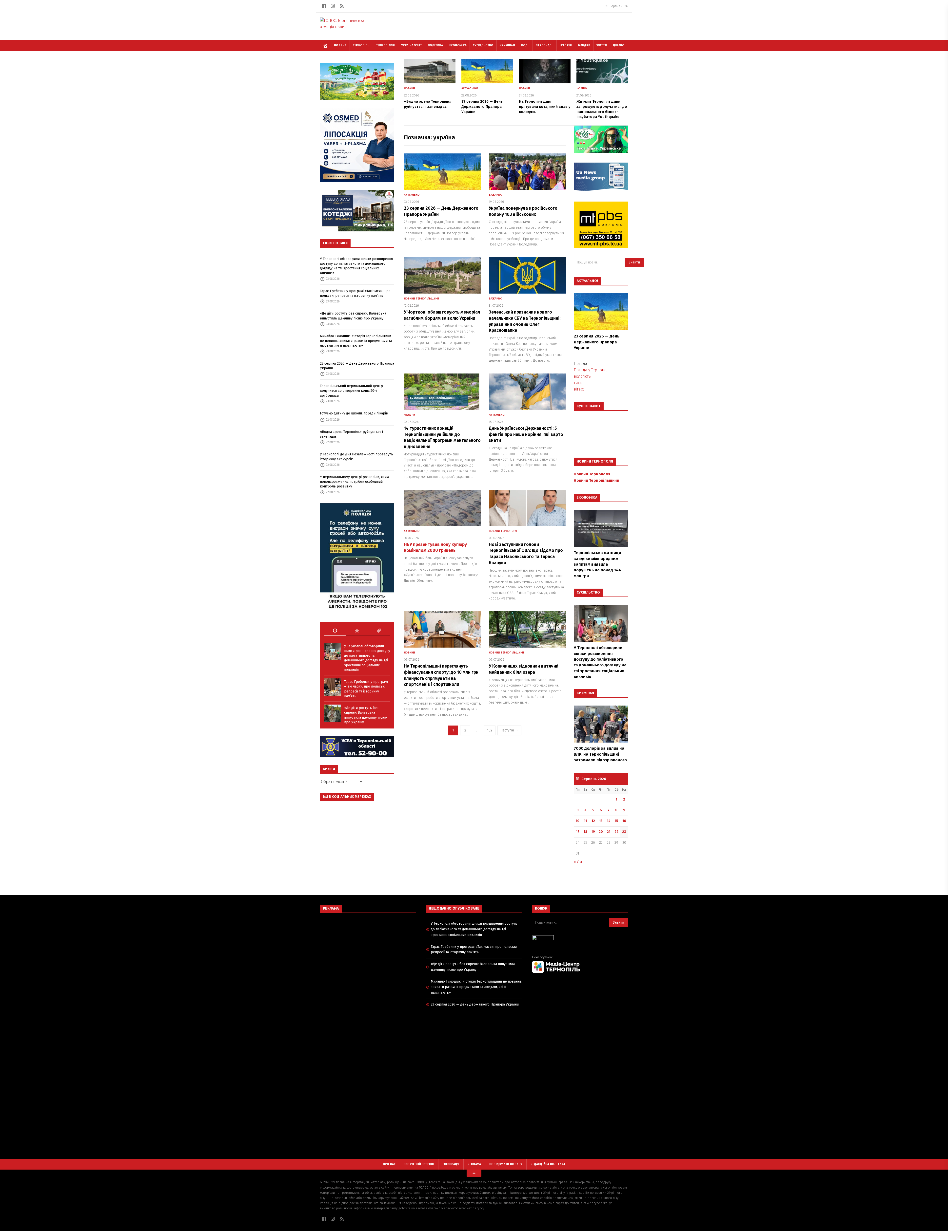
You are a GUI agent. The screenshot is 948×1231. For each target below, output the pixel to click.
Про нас (389, 1164)
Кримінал (507, 45)
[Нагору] (474, 1173)
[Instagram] (333, 6)
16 (624, 821)
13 (601, 821)
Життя (601, 45)
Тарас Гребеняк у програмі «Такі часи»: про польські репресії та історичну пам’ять (355, 293)
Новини (340, 45)
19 (593, 832)
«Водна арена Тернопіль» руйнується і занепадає (351, 434)
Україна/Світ (411, 45)
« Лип (579, 861)
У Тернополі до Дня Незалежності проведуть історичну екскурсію (356, 456)
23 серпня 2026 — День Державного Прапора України (357, 365)
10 (577, 821)
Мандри (584, 45)
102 (489, 730)
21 (608, 832)
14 (609, 821)
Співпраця (450, 1164)
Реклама (474, 1164)
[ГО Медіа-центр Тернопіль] (580, 964)
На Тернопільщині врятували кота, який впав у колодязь (545, 106)
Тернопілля (385, 45)
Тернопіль (361, 45)
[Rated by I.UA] (580, 939)
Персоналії (544, 45)
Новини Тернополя (503, 531)
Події (525, 45)
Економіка (458, 45)
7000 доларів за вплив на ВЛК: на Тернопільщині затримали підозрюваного (600, 754)
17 (577, 832)
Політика (435, 45)
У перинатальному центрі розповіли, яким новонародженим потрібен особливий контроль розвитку (354, 482)
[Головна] (325, 45)
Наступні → (509, 730)
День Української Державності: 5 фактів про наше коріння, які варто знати (526, 434)
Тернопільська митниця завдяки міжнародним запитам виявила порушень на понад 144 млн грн (597, 564)
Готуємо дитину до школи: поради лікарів (354, 413)
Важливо (495, 194)
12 (593, 821)
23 (624, 832)
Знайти (634, 262)
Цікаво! (619, 45)
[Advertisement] (368, 952)
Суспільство (483, 45)
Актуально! (469, 88)
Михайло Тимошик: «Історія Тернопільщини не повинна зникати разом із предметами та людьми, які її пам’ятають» (356, 341)
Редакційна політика (548, 1164)
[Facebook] (324, 6)
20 (601, 832)
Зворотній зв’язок (419, 1164)
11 (585, 821)
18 (585, 832)
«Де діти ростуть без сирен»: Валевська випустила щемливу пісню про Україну (353, 315)
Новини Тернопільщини (421, 298)
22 (616, 832)
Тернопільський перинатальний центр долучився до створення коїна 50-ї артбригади (351, 391)
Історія (566, 45)
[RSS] (342, 6)
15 (616, 821)
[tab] (335, 631)
